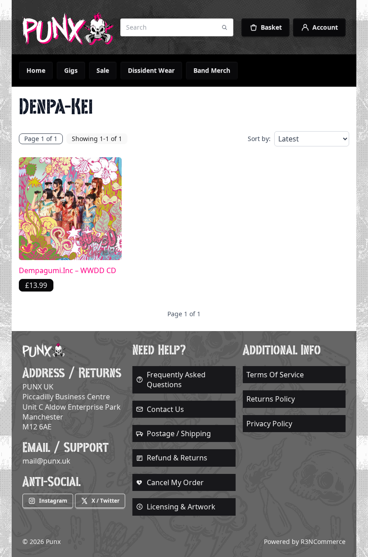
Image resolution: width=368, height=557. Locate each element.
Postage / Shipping (179, 433)
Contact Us (165, 409)
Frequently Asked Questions (176, 379)
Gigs (71, 70)
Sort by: (259, 138)
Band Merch (211, 70)
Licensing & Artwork (181, 507)
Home (35, 70)
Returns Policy (270, 399)
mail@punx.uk (46, 461)
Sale (102, 70)
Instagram (53, 500)
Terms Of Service (275, 375)
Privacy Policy (269, 424)
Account (325, 27)
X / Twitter (105, 500)
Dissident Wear (151, 70)
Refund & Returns (177, 458)
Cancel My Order (175, 482)
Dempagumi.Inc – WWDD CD (67, 270)
